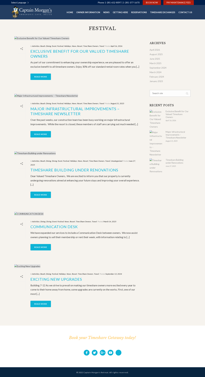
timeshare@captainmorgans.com (125, 343)
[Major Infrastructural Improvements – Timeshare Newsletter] (78, 96)
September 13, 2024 (114, 274)
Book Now (152, 2)
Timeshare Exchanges (162, 12)
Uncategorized (116, 161)
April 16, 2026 (116, 46)
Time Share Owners (90, 46)
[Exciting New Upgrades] (78, 266)
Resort (79, 46)
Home (70, 12)
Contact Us (185, 12)
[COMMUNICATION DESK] (78, 214)
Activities (36, 46)
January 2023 (156, 81)
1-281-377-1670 (131, 2)
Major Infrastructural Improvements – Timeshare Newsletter (176, 135)
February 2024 (157, 76)
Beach (42, 46)
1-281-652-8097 (113, 2)
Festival (60, 46)
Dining (48, 46)
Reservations (139, 12)
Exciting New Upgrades (56, 279)
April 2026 (155, 49)
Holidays (67, 46)
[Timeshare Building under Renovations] (78, 153)
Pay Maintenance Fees (179, 2)
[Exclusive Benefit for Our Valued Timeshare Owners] (78, 38)
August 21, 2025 (117, 103)
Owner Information (88, 12)
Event (54, 46)
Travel (101, 46)
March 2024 (155, 72)
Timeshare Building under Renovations (74, 170)
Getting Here (120, 12)
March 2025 (155, 63)
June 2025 (155, 58)
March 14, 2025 (109, 221)
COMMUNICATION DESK (54, 226)
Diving (54, 161)
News (106, 12)
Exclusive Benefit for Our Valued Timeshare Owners (177, 114)
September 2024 (158, 67)
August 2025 (156, 54)
